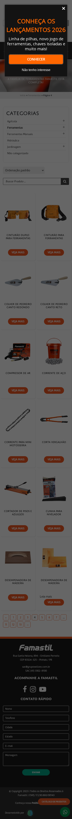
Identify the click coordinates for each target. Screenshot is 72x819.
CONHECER (36, 59)
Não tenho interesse (36, 70)
